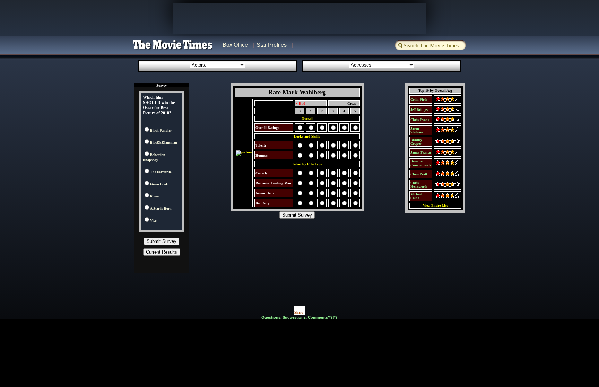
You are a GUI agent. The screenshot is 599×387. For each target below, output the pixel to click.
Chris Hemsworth (418, 184)
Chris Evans (419, 120)
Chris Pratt (418, 174)
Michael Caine (416, 196)
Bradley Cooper (416, 142)
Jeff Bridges (419, 110)
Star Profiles (272, 45)
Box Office (235, 45)
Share (298, 312)
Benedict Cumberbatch (420, 163)
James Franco (420, 153)
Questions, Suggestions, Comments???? (299, 317)
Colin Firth (418, 100)
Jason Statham (416, 130)
